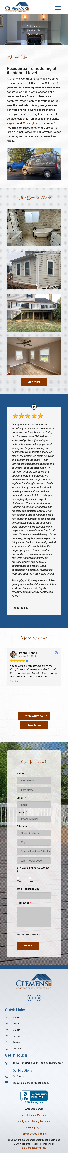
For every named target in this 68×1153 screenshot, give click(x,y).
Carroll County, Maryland (34, 1115)
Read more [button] (16, 681)
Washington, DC (34, 1127)
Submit (28, 945)
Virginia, (12, 123)
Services (17, 1036)
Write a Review (34, 716)
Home (16, 1017)
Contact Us (18, 1048)
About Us (17, 1023)
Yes (19, 881)
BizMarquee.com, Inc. (34, 1147)
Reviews (17, 1042)
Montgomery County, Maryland (34, 1121)
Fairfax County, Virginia (34, 1133)
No (31, 881)
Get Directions (22, 1070)
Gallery (16, 1030)
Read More (34, 725)
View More (34, 381)
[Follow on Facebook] (30, 998)
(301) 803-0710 (21, 1076)
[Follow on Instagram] (38, 998)
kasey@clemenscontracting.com (31, 1083)
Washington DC (31, 123)
